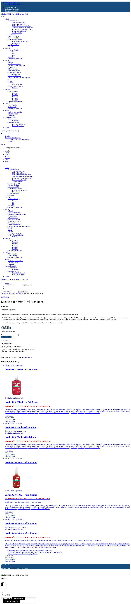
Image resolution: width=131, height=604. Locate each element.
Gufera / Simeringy (14, 50)
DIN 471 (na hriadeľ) (18, 124)
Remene (7, 89)
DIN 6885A (16, 120)
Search (7, 283)
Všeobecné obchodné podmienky (18, 139)
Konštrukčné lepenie (14, 72)
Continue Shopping (11, 601)
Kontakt (7, 127)
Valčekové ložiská (13, 36)
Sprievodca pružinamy (15, 108)
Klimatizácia (16, 43)
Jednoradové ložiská (18, 22)
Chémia (7, 60)
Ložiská (7, 19)
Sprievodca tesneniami (15, 58)
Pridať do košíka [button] (10, 421)
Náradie (7, 110)
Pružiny (7, 103)
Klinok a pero (12, 119)
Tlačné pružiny (13, 105)
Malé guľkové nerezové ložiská (21, 26)
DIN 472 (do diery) (18, 126)
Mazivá (10, 62)
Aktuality (7, 151)
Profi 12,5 (15, 96)
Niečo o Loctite (17, 84)
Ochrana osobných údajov (13, 138)
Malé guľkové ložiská (19, 24)
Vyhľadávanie (27, 284)
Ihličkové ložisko (13, 38)
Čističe (10, 79)
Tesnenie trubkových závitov (17, 65)
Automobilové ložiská (15, 39)
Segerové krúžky (13, 122)
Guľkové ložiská (13, 21)
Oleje (10, 81)
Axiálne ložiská (17, 33)
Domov (3, 293)
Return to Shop (18, 598)
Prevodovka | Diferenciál (19, 41)
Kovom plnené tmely (14, 74)
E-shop (7, 153)
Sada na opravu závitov (15, 112)
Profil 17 (15, 100)
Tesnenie (7, 48)
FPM (13, 55)
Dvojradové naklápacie (19, 31)
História (14, 88)
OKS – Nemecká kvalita (15, 86)
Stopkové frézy (13, 114)
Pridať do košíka (6, 337)
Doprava (7, 161)
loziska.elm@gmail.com (12, 9)
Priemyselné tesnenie (14, 76)
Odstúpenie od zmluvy (11, 11)
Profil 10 (15, 95)
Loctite (10, 83)
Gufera (7, 156)
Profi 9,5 (15, 93)
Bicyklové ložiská (13, 45)
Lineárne (11, 46)
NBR (14, 52)
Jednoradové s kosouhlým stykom (22, 27)
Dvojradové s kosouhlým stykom (22, 29)
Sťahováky (11, 115)
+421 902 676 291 (10, 7)
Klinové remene (13, 91)
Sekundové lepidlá (14, 70)
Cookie (10, 141)
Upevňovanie (12, 67)
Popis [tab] (6, 340)
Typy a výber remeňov (15, 102)
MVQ (14, 53)
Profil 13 (15, 98)
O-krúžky (11, 57)
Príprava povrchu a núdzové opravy (19, 77)
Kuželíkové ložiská (14, 34)
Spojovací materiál (10, 117)
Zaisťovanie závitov (14, 64)
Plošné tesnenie (13, 69)
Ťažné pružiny (12, 107)
